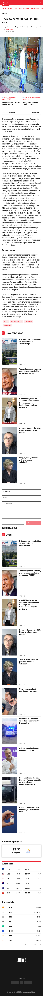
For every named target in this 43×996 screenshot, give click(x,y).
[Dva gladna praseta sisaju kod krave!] (32, 98)
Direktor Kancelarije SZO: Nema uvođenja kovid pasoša (30, 430)
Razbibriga (35, 8)
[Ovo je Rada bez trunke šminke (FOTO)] (11, 98)
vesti (5, 321)
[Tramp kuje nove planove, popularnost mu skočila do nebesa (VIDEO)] (9, 583)
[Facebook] (13, 982)
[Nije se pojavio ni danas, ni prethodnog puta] (9, 760)
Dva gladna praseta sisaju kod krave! (30, 104)
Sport (10, 8)
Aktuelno (28, 321)
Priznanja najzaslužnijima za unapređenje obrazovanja (30, 341)
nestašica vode (16, 321)
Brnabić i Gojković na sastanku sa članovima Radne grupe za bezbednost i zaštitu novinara (29, 403)
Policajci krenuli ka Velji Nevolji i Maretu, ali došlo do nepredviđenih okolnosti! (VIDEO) (30, 781)
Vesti (4, 8)
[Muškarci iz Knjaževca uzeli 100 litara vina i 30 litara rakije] (9, 731)
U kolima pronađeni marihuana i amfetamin (29, 690)
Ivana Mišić (9, 29)
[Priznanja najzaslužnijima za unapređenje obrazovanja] (9, 351)
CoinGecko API (37, 945)
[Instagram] (17, 982)
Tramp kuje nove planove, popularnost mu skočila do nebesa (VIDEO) (30, 371)
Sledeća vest (35, 112)
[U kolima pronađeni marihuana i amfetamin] (9, 701)
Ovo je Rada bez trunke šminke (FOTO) (11, 104)
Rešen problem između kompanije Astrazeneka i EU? (29, 809)
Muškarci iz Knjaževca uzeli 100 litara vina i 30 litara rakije (29, 721)
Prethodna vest (8, 112)
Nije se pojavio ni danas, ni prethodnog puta (29, 749)
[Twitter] (30, 982)
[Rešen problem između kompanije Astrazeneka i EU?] (9, 819)
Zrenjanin (7, 325)
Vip (16, 8)
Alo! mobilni (24, 8)
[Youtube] (26, 982)
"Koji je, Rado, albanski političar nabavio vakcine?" (29, 460)
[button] (2, 34)
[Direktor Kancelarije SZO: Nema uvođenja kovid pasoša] (9, 440)
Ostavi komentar (33, 523)
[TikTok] (21, 982)
